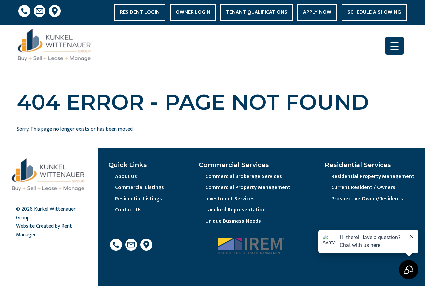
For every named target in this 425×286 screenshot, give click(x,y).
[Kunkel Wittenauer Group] (55, 47)
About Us (126, 176)
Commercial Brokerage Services (243, 176)
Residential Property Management (372, 176)
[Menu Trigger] (394, 46)
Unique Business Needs (233, 221)
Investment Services (230, 198)
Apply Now (317, 12)
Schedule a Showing (374, 12)
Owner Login (193, 12)
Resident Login (140, 12)
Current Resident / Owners (363, 187)
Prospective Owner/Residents (367, 198)
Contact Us (128, 209)
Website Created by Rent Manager (44, 230)
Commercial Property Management (247, 187)
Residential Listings (138, 198)
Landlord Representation (235, 209)
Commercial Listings (139, 187)
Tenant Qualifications (256, 12)
